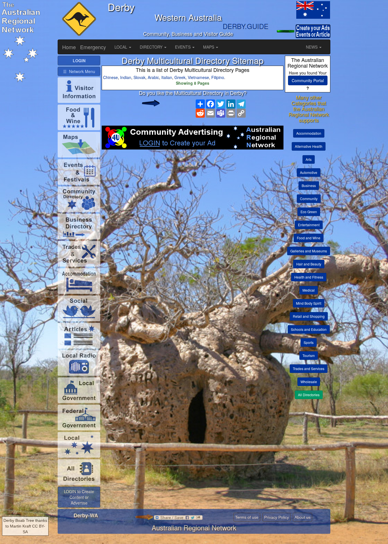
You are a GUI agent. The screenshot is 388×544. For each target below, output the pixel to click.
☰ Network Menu (79, 71)
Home (69, 47)
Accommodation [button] (308, 133)
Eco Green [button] (309, 211)
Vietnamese (198, 77)
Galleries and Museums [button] (308, 250)
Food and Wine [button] (308, 237)
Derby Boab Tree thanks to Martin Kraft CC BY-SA (25, 526)
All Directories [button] (309, 394)
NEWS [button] (312, 47)
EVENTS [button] (183, 47)
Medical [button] (309, 290)
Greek (179, 77)
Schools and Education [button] (309, 329)
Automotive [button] (308, 172)
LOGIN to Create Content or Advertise (79, 497)
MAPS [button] (209, 47)
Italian (166, 77)
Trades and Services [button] (308, 368)
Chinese (110, 77)
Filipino (217, 77)
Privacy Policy (276, 517)
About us (302, 517)
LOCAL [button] (121, 47)
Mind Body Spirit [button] (308, 303)
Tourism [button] (309, 355)
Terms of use (246, 517)
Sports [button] (309, 342)
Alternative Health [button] (308, 146)
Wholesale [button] (309, 381)
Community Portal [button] (308, 80)
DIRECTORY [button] (152, 47)
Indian (125, 77)
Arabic (153, 77)
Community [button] (309, 198)
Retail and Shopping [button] (309, 316)
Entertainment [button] (309, 224)
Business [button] (309, 185)
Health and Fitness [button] (308, 277)
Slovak (139, 77)
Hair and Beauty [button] (308, 263)
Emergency (93, 47)
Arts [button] (309, 159)
